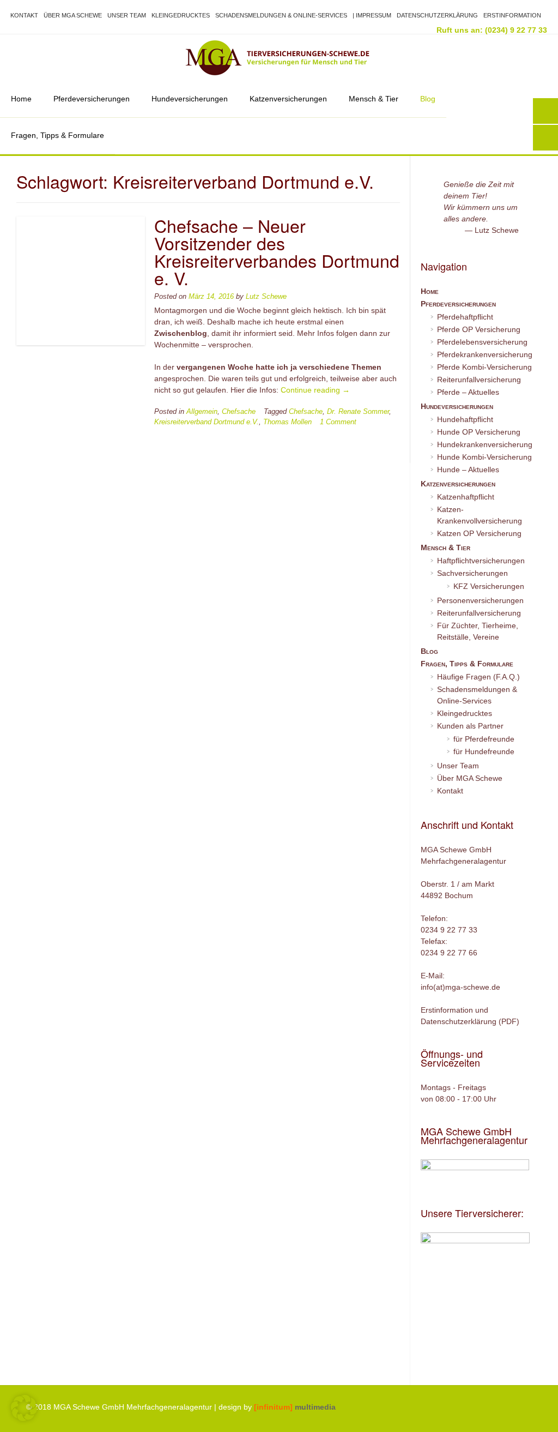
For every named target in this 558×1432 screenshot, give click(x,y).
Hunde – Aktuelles (468, 469)
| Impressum (372, 15)
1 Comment (338, 422)
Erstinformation (512, 15)
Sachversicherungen (472, 573)
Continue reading (315, 390)
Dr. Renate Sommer (358, 412)
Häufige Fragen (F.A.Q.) (478, 676)
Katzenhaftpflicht (465, 496)
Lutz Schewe (266, 296)
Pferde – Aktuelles (468, 392)
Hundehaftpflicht (465, 419)
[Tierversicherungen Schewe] (279, 58)
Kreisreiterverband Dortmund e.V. (206, 422)
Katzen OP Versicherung (479, 533)
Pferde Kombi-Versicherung (484, 367)
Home (21, 98)
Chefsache (239, 412)
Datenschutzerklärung (437, 15)
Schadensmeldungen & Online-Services (281, 15)
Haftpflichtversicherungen (481, 560)
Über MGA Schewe (73, 15)
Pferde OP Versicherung (478, 329)
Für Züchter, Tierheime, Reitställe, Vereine (477, 631)
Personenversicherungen (480, 600)
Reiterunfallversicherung (479, 379)
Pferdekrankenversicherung (484, 354)
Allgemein (201, 412)
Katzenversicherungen (288, 98)
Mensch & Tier (373, 98)
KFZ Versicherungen (488, 586)
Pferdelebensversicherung (482, 342)
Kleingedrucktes (180, 15)
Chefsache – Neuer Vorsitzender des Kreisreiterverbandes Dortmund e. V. (276, 251)
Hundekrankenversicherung (484, 444)
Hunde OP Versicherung (478, 432)
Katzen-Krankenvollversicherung (479, 515)
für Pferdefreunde (483, 739)
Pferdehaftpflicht (465, 316)
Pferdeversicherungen (91, 98)
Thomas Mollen (287, 422)
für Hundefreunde (483, 751)
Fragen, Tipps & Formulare (57, 135)
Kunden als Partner (470, 725)
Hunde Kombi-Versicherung (484, 457)
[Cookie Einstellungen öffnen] (24, 1418)
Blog (427, 98)
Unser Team (126, 15)
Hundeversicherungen (189, 98)
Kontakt (24, 15)
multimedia (295, 1407)
